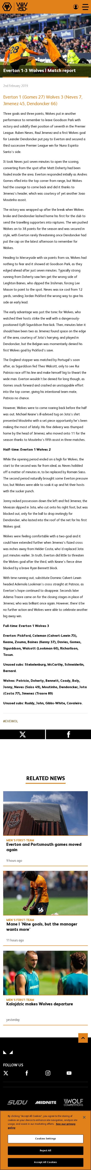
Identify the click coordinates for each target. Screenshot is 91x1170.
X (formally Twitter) (22, 734)
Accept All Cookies (45, 1162)
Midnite (45, 1102)
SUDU (17, 1102)
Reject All (45, 1150)
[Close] (84, 1117)
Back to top (83, 1038)
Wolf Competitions (73, 1102)
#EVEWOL (10, 721)
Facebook (68, 734)
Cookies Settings (45, 1138)
